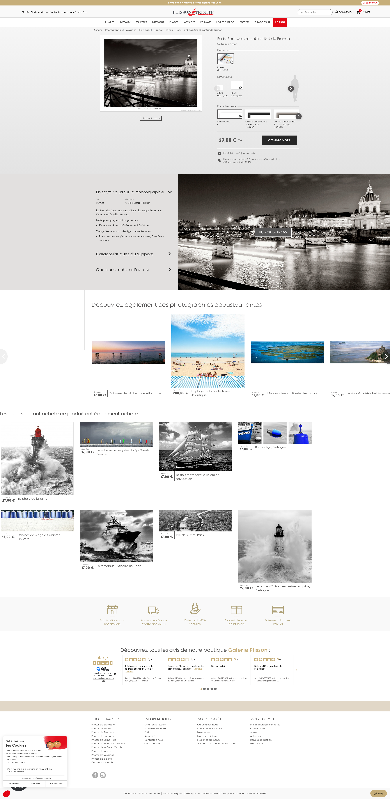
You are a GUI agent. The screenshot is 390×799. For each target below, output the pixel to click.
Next (299, 116)
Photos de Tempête (102, 732)
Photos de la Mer (101, 751)
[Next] (291, 89)
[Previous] (217, 89)
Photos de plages (101, 758)
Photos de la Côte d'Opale (106, 747)
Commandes (257, 728)
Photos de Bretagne (103, 724)
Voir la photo (275, 232)
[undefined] (115, 674)
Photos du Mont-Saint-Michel (108, 743)
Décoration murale (102, 762)
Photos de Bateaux (102, 736)
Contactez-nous (59, 12)
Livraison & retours (155, 724)
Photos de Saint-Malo (103, 739)
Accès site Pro (78, 12)
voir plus (129, 671)
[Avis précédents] (120, 670)
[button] (370, 3)
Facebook (95, 775)
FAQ (146, 732)
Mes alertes (256, 743)
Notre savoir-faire (207, 736)
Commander (279, 140)
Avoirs (253, 732)
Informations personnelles (265, 724)
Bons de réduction (261, 739)
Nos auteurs (204, 732)
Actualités (150, 736)
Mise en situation (151, 118)
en (27, 12)
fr (23, 12)
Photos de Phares (101, 728)
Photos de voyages (102, 754)
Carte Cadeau (152, 743)
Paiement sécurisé (155, 728)
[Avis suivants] (296, 670)
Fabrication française (209, 728)
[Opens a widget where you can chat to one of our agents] (378, 793)
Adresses (255, 736)
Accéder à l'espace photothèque (216, 743)
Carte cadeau (39, 12)
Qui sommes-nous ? (208, 724)
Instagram (103, 775)
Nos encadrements (208, 739)
